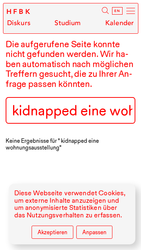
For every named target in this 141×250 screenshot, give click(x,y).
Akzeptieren (52, 232)
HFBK (19, 12)
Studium (68, 23)
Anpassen (94, 232)
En (117, 11)
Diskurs (18, 23)
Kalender (119, 23)
